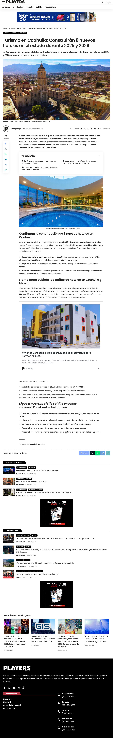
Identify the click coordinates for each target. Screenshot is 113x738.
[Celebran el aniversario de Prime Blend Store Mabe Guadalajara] (9, 492)
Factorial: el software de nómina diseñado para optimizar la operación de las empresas (61, 432)
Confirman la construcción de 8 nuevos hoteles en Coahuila (39, 162)
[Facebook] (4, 687)
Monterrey (28, 478)
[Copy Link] (98, 128)
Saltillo (14, 33)
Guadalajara (32, 467)
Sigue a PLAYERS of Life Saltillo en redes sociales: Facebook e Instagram (79, 162)
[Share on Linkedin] (91, 128)
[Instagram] (19, 687)
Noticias (6, 33)
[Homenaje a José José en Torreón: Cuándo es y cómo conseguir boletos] (97, 626)
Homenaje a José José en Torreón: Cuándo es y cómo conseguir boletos (96, 639)
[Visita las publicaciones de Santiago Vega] (6, 128)
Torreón (23, 33)
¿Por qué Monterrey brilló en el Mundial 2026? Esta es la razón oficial (45, 563)
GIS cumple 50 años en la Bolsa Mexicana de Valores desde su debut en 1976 (43, 639)
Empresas (19, 535)
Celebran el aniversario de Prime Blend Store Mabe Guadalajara (43, 492)
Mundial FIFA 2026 (37, 444)
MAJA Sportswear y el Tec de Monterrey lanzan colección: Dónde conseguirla (56, 424)
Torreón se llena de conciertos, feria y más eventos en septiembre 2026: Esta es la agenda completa (68, 641)
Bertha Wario (20, 485)
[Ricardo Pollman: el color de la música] (9, 481)
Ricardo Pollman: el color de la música (32, 481)
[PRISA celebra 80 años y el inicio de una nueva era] (9, 470)
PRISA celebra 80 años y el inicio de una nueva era (37, 470)
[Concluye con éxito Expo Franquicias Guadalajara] (8, 574)
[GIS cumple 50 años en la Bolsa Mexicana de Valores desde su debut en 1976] (43, 626)
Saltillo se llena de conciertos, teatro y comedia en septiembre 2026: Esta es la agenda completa (14, 641)
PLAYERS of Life (20, 474)
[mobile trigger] (4, 2)
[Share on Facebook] (81, 128)
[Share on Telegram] (94, 128)
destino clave (49, 147)
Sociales (39, 489)
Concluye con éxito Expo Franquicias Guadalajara (37, 574)
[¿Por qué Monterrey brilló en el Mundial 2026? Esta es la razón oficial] (8, 563)
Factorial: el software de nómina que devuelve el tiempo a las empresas (54, 428)
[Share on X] (84, 128)
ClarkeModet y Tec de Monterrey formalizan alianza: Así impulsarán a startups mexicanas (55, 538)
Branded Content (21, 467)
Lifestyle (28, 546)
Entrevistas (20, 478)
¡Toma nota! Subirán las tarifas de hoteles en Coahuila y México (40, 168)
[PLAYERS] (15, 2)
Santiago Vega (15, 129)
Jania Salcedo (20, 555)
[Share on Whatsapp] (87, 128)
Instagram (59, 407)
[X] (9, 687)
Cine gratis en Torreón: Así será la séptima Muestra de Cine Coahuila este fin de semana (61, 420)
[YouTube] (14, 687)
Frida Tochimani (21, 566)
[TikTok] (23, 687)
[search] (102, 2)
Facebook (40, 407)
